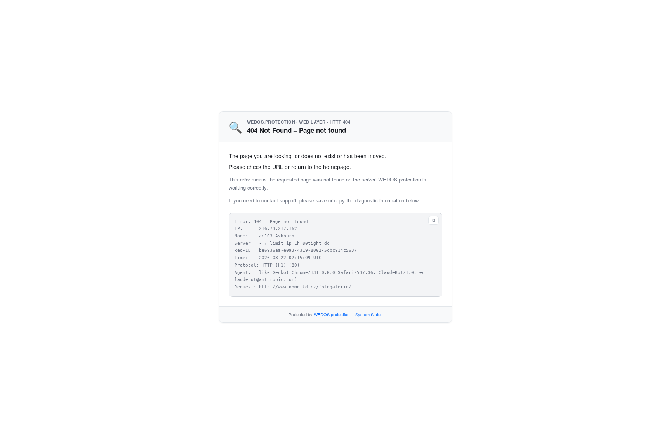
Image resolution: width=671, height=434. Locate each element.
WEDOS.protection (331, 314)
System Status (369, 314)
